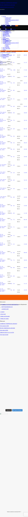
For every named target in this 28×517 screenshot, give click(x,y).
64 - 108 (13, 70)
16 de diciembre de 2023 (3, 205)
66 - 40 (13, 180)
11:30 (25, 213)
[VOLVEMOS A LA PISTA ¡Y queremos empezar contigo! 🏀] (7, 358)
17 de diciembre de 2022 (3, 252)
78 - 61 (13, 156)
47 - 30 (13, 188)
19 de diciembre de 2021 (3, 283)
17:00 (25, 70)
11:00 (25, 98)
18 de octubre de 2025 (3, 83)
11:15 (25, 62)
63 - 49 (13, 165)
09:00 (25, 55)
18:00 (25, 90)
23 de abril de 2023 (3, 227)
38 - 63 (13, 205)
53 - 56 (13, 76)
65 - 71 (13, 227)
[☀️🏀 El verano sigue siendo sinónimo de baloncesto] (21, 385)
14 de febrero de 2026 (3, 55)
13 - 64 (13, 252)
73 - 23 (13, 244)
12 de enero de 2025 (2, 129)
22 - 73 (13, 219)
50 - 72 (13, 260)
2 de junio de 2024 (3, 149)
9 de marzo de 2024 (3, 180)
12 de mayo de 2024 (2, 156)
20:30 (25, 82)
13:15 (25, 188)
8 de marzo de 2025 (3, 113)
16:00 (25, 76)
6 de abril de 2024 (2, 173)
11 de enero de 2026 (2, 70)
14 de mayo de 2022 (2, 276)
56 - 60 (13, 112)
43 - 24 (13, 172)
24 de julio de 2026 (4, 330)
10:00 (25, 149)
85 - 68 (13, 276)
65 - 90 (13, 197)
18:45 (25, 142)
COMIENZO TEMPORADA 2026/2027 (8, 2)
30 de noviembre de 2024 (3, 136)
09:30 (25, 128)
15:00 (25, 244)
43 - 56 (13, 136)
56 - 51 (13, 98)
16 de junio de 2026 (4, 334)
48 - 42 (13, 149)
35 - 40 (13, 106)
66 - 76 (13, 120)
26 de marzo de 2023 (2, 235)
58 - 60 (13, 55)
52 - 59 (13, 82)
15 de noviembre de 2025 (3, 76)
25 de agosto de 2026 (4, 325)
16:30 (25, 120)
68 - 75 (13, 235)
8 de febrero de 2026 (3, 62)
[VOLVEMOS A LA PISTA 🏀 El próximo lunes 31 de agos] (21, 357)
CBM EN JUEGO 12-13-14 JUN (7, 7)
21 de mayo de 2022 (2, 267)
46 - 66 (13, 290)
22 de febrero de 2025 (3, 120)
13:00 (25, 172)
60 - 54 (13, 283)
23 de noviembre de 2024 (3, 142)
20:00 (25, 106)
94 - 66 (13, 267)
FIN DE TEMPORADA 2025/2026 (7, 5)
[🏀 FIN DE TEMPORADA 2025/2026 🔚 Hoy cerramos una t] (7, 393)
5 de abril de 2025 (2, 106)
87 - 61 (13, 62)
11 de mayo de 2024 (3, 165)
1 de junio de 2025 (3, 99)
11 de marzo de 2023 (2, 244)
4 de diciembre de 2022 (3, 260)
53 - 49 (13, 128)
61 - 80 (13, 90)
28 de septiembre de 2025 (3, 90)
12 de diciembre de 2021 (3, 290)
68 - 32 (13, 142)
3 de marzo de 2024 (3, 197)
